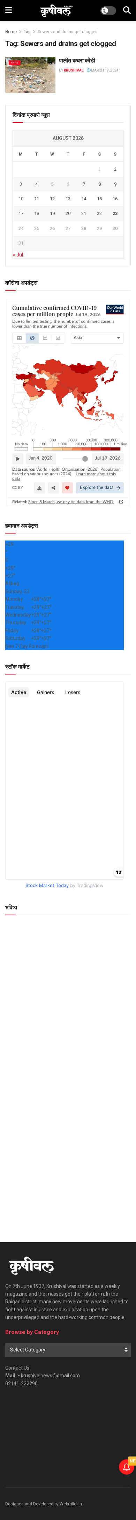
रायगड (14, 62)
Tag (27, 31)
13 (68, 198)
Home (11, 31)
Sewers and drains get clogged (68, 31)
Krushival (73, 70)
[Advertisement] (68, 1153)
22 (99, 213)
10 (20, 198)
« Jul (18, 255)
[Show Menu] (8, 10)
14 (83, 198)
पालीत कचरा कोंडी (77, 60)
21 (83, 213)
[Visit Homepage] (56, 10)
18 (36, 213)
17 (20, 213)
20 (68, 213)
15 (99, 198)
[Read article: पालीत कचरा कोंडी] (30, 75)
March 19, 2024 (104, 70)
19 (52, 213)
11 (36, 198)
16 (115, 198)
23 (115, 213)
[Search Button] (127, 10)
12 (52, 198)
